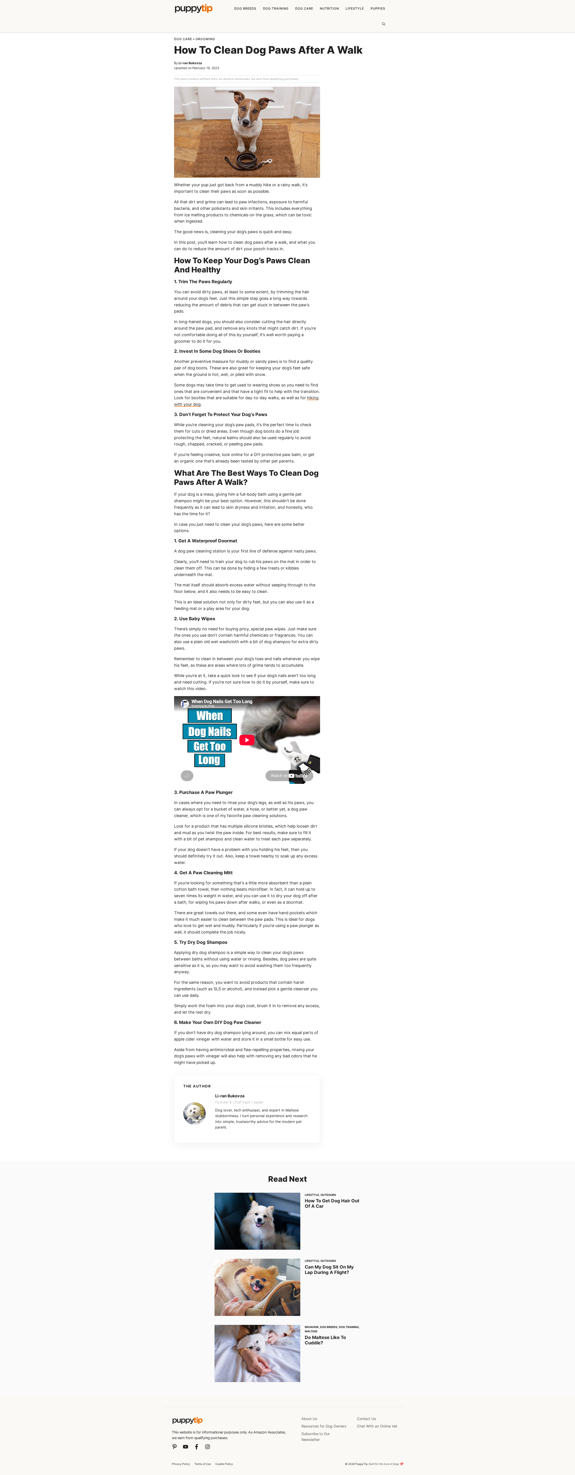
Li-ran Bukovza (190, 63)
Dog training (275, 8)
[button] (383, 24)
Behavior (311, 1327)
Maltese (311, 1331)
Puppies (378, 8)
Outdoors (328, 1195)
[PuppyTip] (193, 8)
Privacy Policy (181, 1464)
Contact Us (366, 1418)
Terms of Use (203, 1464)
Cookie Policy (224, 1464)
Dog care (304, 8)
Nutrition (329, 8)
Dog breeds (245, 8)
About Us (309, 1418)
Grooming (205, 39)
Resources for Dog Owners (323, 1426)
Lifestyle (355, 8)
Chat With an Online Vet (377, 1426)
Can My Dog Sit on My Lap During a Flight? (329, 1269)
